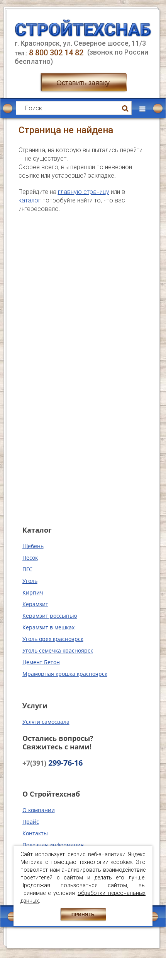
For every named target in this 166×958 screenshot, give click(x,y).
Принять (83, 914)
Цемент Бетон (41, 662)
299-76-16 (52, 763)
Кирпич (32, 592)
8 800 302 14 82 (57, 52)
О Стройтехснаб (51, 794)
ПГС (27, 569)
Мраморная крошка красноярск (64, 673)
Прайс (30, 821)
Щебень (33, 546)
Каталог (37, 530)
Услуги (34, 705)
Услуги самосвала (45, 721)
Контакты (35, 833)
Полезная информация (53, 844)
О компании (38, 810)
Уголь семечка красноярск (57, 650)
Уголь (29, 580)
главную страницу (83, 191)
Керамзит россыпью (49, 615)
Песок (30, 557)
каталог (30, 200)
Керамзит (35, 604)
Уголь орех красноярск (52, 639)
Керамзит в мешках (48, 627)
